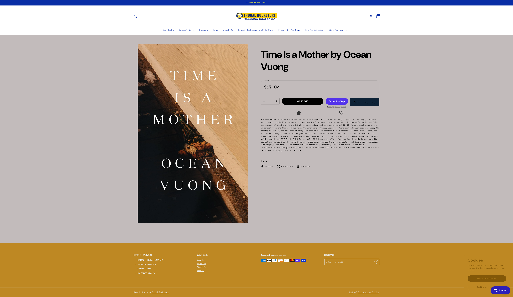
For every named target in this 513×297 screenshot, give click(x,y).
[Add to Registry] (299, 112)
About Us (201, 267)
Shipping (201, 263)
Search (200, 260)
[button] (135, 16)
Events (200, 270)
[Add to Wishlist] (341, 112)
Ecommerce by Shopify (368, 292)
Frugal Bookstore (160, 292)
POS (351, 292)
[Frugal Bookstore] (256, 16)
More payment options (336, 107)
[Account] (371, 16)
